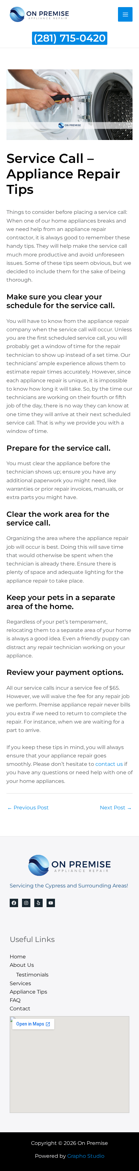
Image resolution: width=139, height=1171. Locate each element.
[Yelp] (38, 903)
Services (20, 983)
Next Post (116, 807)
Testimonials (32, 974)
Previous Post (28, 807)
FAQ (15, 1000)
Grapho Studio (85, 1156)
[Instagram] (26, 903)
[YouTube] (51, 903)
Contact (20, 1008)
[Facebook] (14, 903)
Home (18, 956)
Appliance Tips (28, 991)
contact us (109, 764)
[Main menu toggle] (125, 14)
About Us (22, 965)
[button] (69, 38)
